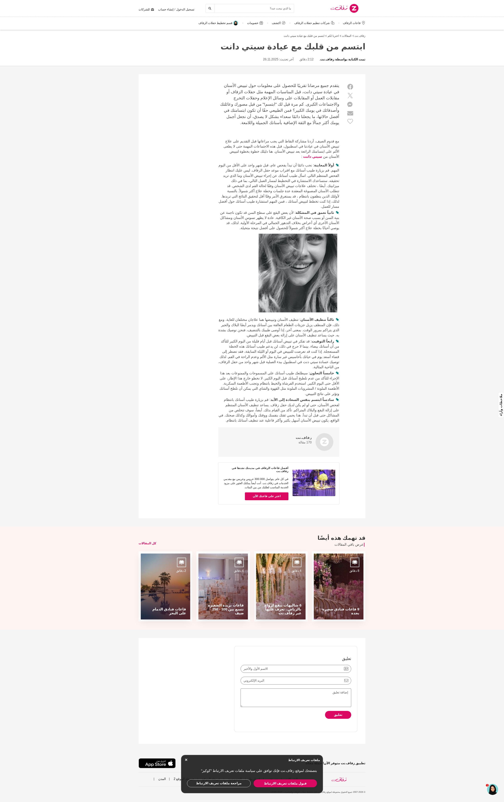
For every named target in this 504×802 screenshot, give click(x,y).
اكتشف (276, 23)
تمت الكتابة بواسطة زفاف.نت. (342, 59)
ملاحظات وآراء (501, 405)
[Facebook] (350, 87)
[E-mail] (350, 113)
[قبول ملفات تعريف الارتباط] (186, 760)
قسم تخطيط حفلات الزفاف (215, 23)
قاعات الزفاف (351, 23)
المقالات (346, 35)
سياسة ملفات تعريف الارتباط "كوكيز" (228, 771)
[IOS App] (157, 763)
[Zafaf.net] (334, 8)
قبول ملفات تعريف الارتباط (285, 783)
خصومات (252, 23)
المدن (162, 779)
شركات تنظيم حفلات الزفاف (312, 23)
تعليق (338, 714)
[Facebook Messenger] (350, 104)
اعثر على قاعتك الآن (267, 496)
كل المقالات (147, 543)
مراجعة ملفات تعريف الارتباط (219, 783)
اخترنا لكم (333, 35)
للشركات (144, 9)
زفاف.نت (360, 35)
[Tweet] (350, 95)
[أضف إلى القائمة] (350, 121)
